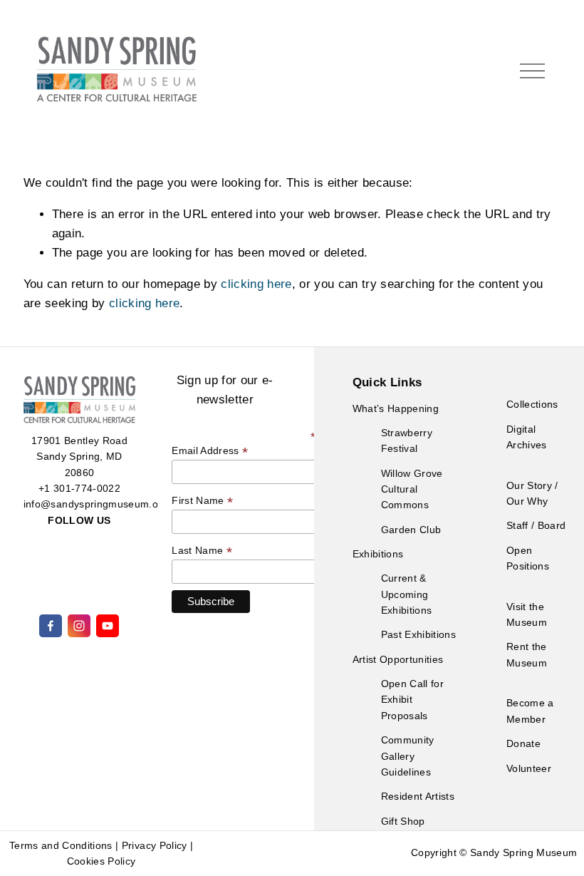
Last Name (202, 550)
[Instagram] (79, 625)
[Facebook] (50, 625)
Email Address (210, 451)
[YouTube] (107, 625)
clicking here (256, 284)
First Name (202, 500)
